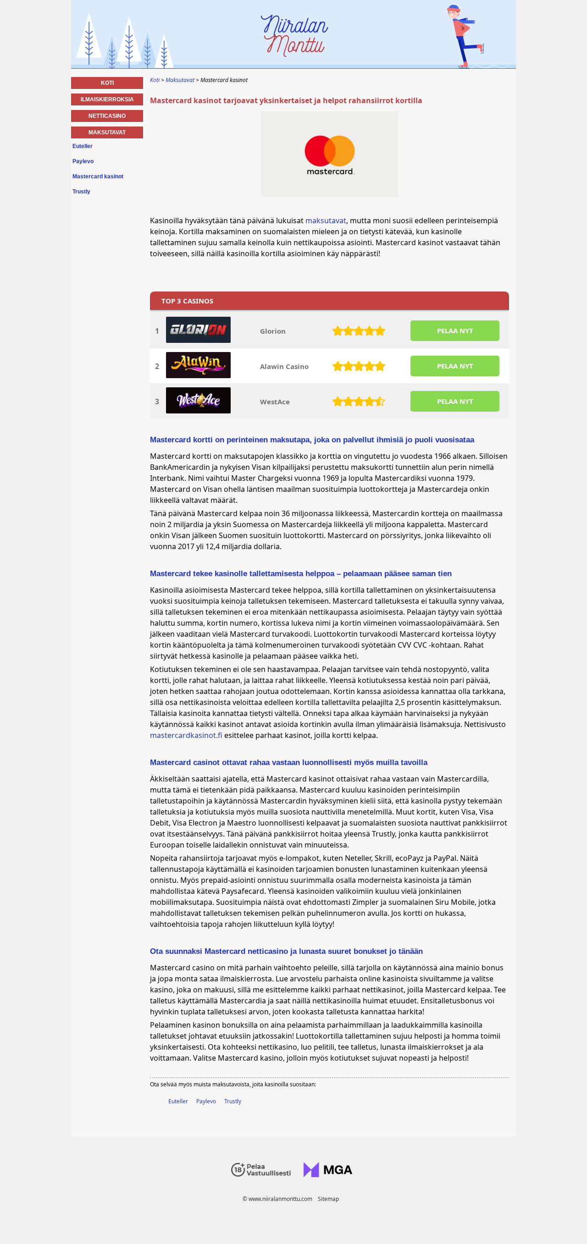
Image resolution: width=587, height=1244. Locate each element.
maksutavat (325, 220)
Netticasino (107, 116)
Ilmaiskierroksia (107, 99)
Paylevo (206, 1101)
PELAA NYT (455, 330)
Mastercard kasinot (97, 176)
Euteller (178, 1101)
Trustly (232, 1101)
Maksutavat (107, 132)
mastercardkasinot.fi (186, 735)
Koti (107, 83)
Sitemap (328, 1199)
